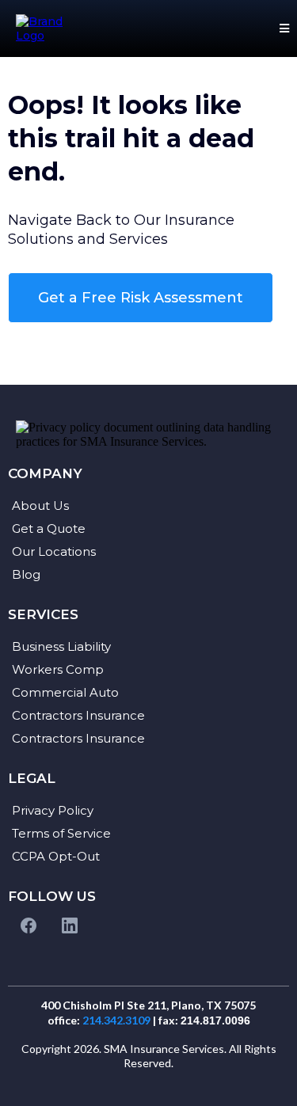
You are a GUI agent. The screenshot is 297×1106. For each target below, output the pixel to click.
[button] (282, 28)
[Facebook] (28, 925)
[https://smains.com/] (45, 28)
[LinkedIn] (69, 925)
